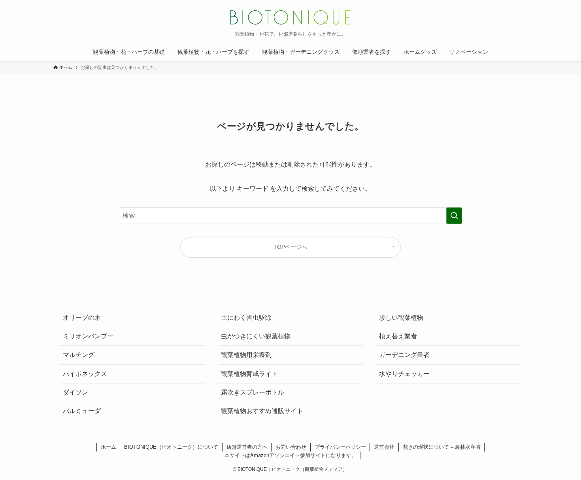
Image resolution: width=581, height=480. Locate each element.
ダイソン (75, 392)
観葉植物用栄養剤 (246, 354)
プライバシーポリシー (340, 447)
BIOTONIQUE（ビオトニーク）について (171, 447)
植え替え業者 (398, 336)
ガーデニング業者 (404, 354)
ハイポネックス (85, 373)
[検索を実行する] (454, 215)
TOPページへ (290, 247)
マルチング (78, 354)
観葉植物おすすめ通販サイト (262, 411)
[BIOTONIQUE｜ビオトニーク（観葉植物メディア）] (290, 17)
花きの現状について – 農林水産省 (442, 447)
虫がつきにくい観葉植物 (255, 336)
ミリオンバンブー (88, 336)
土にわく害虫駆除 (246, 317)
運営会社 (384, 447)
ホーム (108, 447)
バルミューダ (82, 411)
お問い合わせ (290, 447)
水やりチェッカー (404, 373)
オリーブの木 (82, 317)
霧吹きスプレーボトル (252, 392)
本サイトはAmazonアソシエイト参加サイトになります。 (290, 455)
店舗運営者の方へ (247, 447)
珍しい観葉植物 (401, 317)
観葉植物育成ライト (249, 373)
